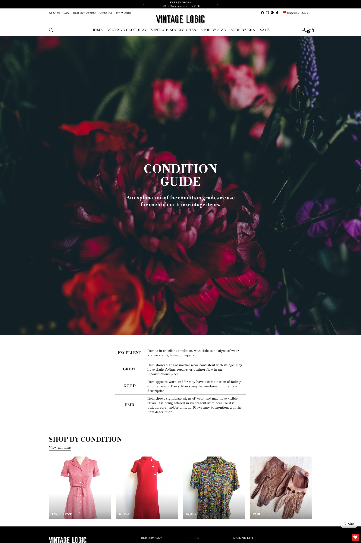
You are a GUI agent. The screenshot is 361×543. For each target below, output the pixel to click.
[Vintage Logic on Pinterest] (272, 12)
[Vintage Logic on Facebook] (262, 12)
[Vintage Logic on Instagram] (267, 12)
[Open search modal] (51, 30)
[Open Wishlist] (355, 537)
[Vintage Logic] (180, 19)
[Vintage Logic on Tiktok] (277, 12)
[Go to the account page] (302, 30)
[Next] (217, 4)
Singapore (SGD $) (298, 13)
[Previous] (144, 4)
